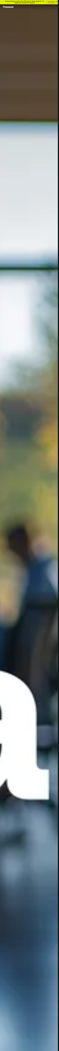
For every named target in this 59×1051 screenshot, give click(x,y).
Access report (51, 2)
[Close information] (57, 2)
